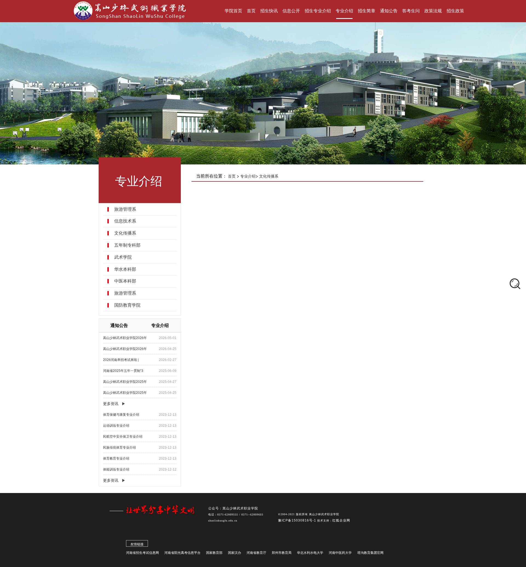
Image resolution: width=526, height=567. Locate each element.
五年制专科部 (127, 245)
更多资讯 (110, 403)
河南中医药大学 (340, 553)
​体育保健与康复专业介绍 (121, 415)
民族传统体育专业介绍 (119, 447)
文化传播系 (125, 233)
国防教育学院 (127, 305)
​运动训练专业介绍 (116, 426)
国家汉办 (234, 553)
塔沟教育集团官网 (370, 553)
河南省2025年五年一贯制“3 (123, 371)
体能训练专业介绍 (116, 469)
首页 (232, 176)
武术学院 (123, 257)
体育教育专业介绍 (116, 458)
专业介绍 (248, 176)
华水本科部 (125, 269)
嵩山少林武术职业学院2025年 (125, 382)
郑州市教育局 (281, 553)
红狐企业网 (341, 520)
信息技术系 (125, 221)
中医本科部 (125, 281)
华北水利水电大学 (310, 553)
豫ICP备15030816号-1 (297, 520)
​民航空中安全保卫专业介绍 (122, 436)
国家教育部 (214, 553)
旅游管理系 (125, 209)
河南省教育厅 (256, 553)
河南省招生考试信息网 (142, 553)
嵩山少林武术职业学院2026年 (125, 338)
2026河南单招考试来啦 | (121, 360)
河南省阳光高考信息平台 (182, 553)
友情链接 (137, 544)
